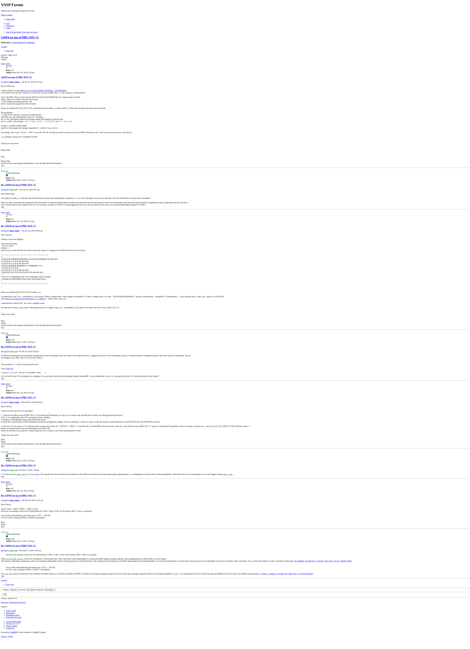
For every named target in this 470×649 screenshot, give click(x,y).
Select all (9, 369)
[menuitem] (8, 24)
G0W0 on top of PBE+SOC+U (20, 37)
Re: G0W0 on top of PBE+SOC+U (18, 185)
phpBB (13, 632)
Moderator (31, 43)
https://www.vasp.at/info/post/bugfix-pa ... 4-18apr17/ (25, 299)
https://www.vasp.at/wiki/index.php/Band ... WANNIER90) (43, 90)
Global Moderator (19, 43)
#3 (2, 231)
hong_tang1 (5, 64)
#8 (2, 550)
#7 (2, 500)
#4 (2, 351)
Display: (6, 590)
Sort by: (23, 590)
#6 (2, 470)
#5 (2, 402)
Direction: (40, 590)
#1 (2, 82)
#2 (2, 190)
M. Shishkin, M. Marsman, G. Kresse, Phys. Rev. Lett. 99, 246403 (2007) (323, 561)
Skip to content (7, 15)
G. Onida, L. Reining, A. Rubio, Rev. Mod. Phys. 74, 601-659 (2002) (286, 574)
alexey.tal (4, 171)
